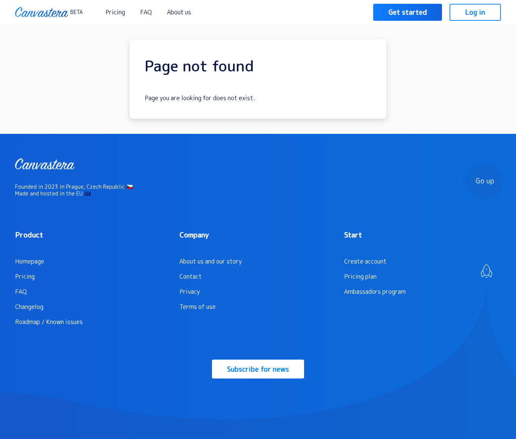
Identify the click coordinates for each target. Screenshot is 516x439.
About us (179, 12)
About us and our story (210, 261)
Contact (190, 276)
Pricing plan (360, 276)
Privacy (189, 291)
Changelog (29, 306)
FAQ (146, 12)
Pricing (115, 12)
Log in (475, 12)
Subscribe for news (258, 369)
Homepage (29, 261)
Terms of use (197, 306)
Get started (407, 12)
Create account (365, 261)
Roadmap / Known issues (49, 322)
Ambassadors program (375, 291)
